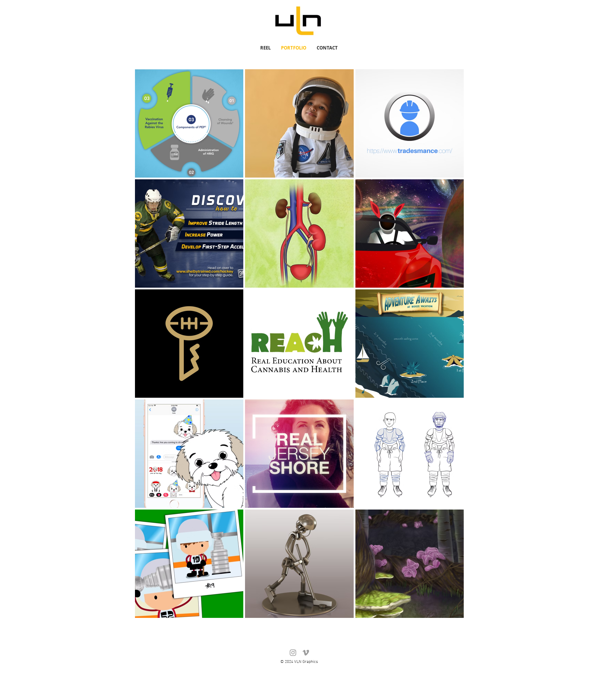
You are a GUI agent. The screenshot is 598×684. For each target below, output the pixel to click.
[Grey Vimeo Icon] (305, 652)
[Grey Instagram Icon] (293, 652)
